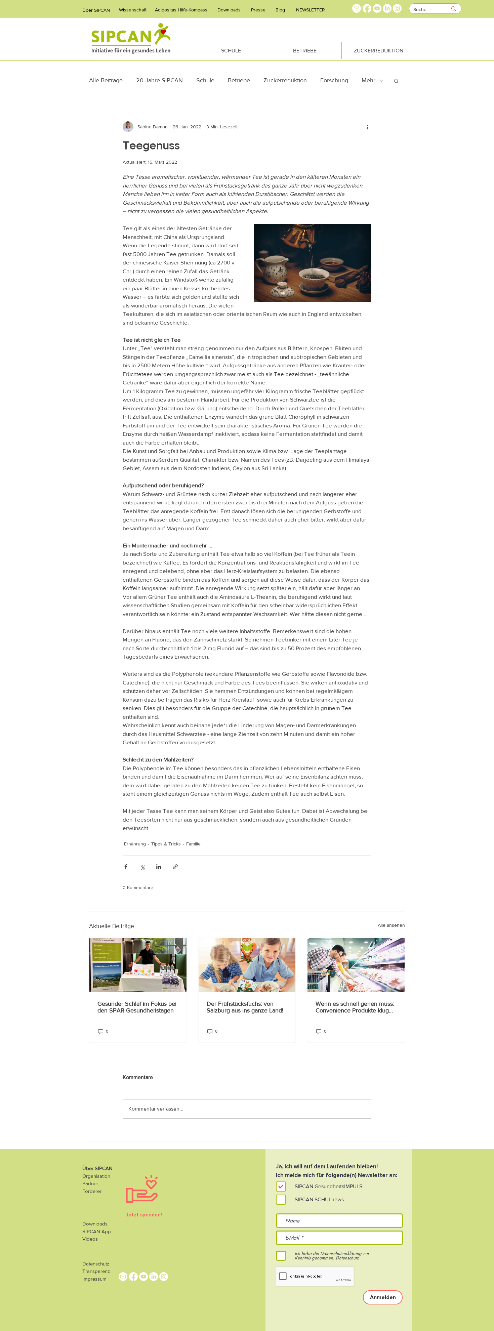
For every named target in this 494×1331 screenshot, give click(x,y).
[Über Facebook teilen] (126, 867)
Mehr (368, 80)
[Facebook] (367, 8)
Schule (205, 80)
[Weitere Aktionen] (367, 127)
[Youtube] (377, 8)
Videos (90, 1239)
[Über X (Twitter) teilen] (142, 867)
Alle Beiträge (106, 80)
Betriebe (239, 80)
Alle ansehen (391, 925)
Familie (193, 843)
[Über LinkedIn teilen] (159, 867)
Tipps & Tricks (166, 843)
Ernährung (135, 843)
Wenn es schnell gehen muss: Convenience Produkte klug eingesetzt (355, 1007)
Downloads (95, 1223)
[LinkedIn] (387, 8)
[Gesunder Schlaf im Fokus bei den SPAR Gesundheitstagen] (138, 965)
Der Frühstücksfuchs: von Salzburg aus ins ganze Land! (245, 1007)
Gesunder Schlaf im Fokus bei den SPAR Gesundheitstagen (136, 1007)
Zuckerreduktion (285, 80)
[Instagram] (397, 8)
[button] (396, 80)
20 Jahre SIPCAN (159, 80)
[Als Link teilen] (175, 867)
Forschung (334, 80)
